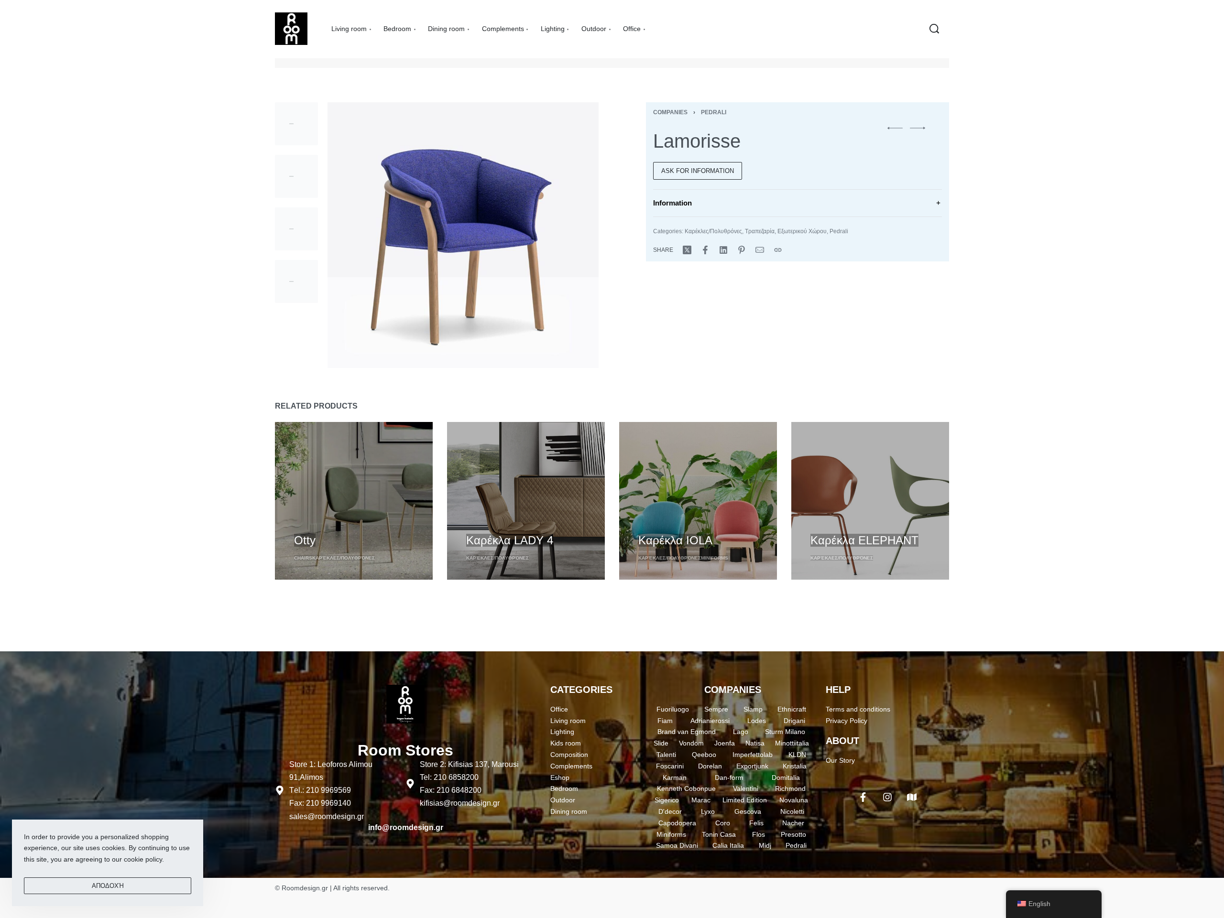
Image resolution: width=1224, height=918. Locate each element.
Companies (670, 112)
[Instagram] (887, 797)
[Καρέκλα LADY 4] (526, 501)
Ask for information (697, 170)
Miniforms (714, 558)
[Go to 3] (296, 228)
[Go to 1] (296, 123)
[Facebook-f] (863, 797)
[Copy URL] (778, 250)
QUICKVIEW (314, 522)
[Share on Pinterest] (741, 250)
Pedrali (713, 112)
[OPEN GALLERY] (463, 235)
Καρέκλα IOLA (675, 540)
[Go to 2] (296, 176)
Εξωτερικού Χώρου (802, 231)
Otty (305, 540)
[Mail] (759, 250)
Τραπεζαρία (760, 231)
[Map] (911, 797)
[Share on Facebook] (705, 250)
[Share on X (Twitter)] (687, 250)
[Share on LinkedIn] (723, 250)
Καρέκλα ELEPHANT (864, 540)
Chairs (303, 558)
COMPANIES (732, 689)
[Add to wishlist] (349, 523)
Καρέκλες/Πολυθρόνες (713, 231)
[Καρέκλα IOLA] (698, 501)
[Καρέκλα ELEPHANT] (870, 501)
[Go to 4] (296, 281)
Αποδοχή (108, 885)
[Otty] (354, 501)
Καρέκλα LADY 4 (509, 540)
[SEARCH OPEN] (934, 28)
